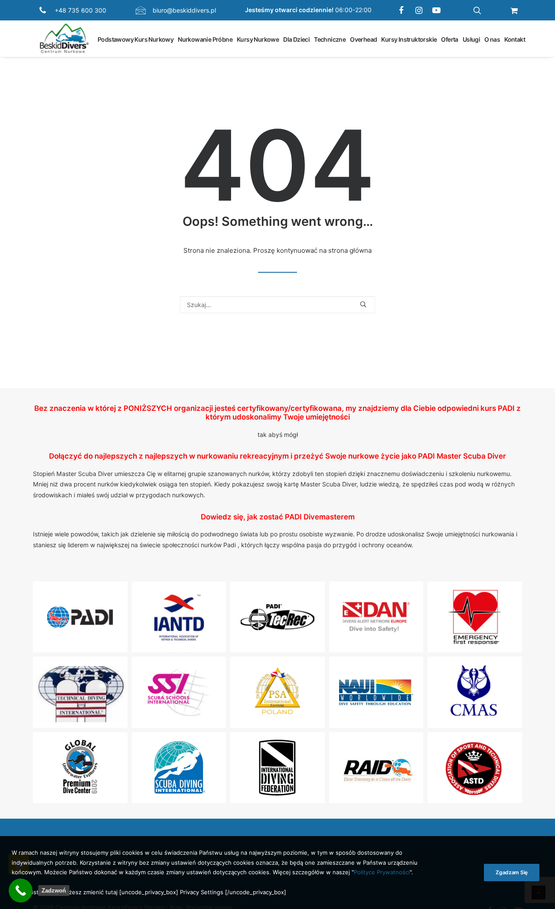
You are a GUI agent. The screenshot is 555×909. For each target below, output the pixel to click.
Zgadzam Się (512, 872)
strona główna (350, 250)
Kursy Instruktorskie (409, 39)
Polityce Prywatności (382, 872)
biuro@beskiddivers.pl (184, 10)
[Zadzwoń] (21, 890)
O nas (492, 39)
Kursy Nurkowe (258, 39)
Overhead (363, 39)
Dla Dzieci (296, 39)
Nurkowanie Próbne (205, 39)
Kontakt (514, 39)
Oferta (449, 39)
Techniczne (330, 39)
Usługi (471, 39)
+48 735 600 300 (80, 10)
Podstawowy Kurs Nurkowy (135, 39)
